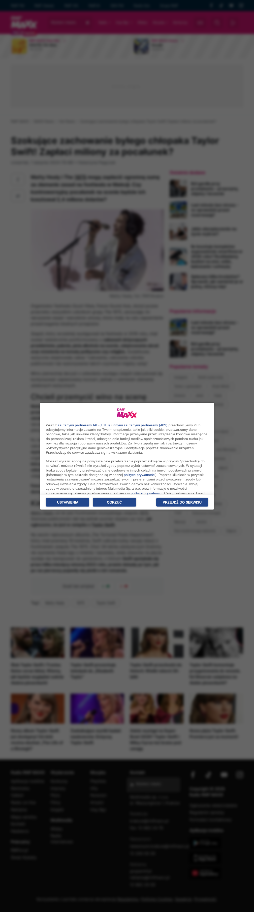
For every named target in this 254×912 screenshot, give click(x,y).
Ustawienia (67, 502)
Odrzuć (114, 502)
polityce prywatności (139, 475)
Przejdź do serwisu (182, 502)
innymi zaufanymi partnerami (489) (140, 425)
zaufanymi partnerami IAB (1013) (84, 425)
